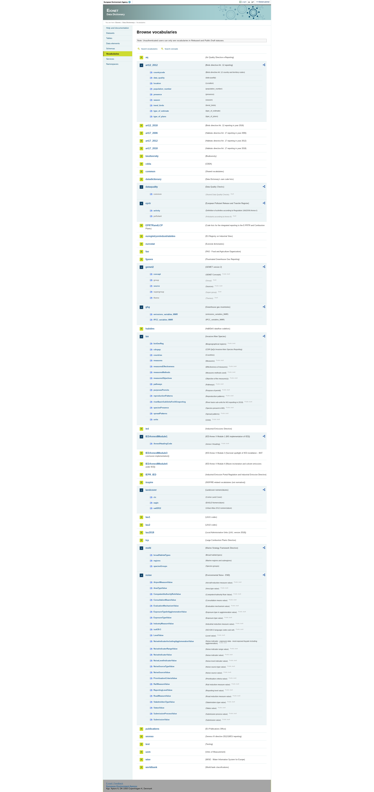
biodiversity (152, 156)
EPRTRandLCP (154, 225)
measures (158, 360)
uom (148, 752)
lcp (147, 540)
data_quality (159, 78)
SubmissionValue (161, 720)
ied (147, 428)
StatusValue (159, 708)
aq (147, 57)
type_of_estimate (161, 111)
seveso (150, 736)
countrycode (159, 72)
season (157, 100)
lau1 (148, 517)
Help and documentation (117, 28)
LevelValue (158, 635)
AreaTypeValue (160, 588)
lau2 (148, 525)
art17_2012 (152, 141)
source (157, 286)
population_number (162, 89)
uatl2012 (157, 508)
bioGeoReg (159, 343)
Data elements (113, 43)
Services (110, 59)
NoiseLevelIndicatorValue (165, 660)
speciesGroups (160, 566)
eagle (156, 503)
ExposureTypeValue (162, 618)
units (156, 419)
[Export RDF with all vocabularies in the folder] (264, 65)
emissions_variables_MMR (166, 314)
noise (149, 575)
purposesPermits (161, 390)
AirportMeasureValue (163, 582)
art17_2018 (152, 148)
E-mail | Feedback (114, 783)
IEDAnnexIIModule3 (156, 453)
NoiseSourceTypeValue (164, 666)
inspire (149, 482)
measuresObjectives (163, 378)
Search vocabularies (149, 49)
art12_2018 (152, 125)
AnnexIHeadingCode (163, 444)
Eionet (117, 22)
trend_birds (159, 105)
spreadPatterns (160, 413)
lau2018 (150, 532)
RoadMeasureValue (162, 696)
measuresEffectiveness (164, 366)
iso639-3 (157, 629)
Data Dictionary (128, 22)
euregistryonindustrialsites (160, 236)
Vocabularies (112, 54)
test (148, 744)
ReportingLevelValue (163, 690)
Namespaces (112, 64)
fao (147, 251)
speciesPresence (161, 408)
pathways (158, 384)
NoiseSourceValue (162, 672)
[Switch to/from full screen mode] (253, 2)
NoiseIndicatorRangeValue (165, 649)
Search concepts (171, 49)
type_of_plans (160, 116)
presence (158, 94)
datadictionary (153, 179)
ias (147, 336)
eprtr (148, 203)
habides (150, 328)
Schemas (110, 48)
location (157, 83)
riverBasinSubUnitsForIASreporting (170, 402)
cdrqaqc (157, 349)
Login (244, 2)
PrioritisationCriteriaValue (165, 678)
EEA (118, 2)
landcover (151, 490)
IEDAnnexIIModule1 (156, 436)
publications (152, 729)
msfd (148, 548)
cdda (148, 164)
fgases (149, 259)
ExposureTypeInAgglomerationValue (170, 612)
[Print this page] (249, 2)
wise (148, 759)
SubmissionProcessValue (165, 714)
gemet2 (150, 267)
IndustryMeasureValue (164, 624)
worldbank (151, 767)
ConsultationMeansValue (165, 600)
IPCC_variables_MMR (163, 320)
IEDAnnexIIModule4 (156, 464)
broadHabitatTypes (162, 555)
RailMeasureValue (162, 684)
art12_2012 (152, 65)
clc (155, 497)
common (150, 171)
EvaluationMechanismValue (166, 606)
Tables (109, 38)
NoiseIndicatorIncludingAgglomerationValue (174, 641)
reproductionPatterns (163, 396)
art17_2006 (152, 133)
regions (157, 561)
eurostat (150, 244)
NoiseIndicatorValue (163, 655)
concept (157, 274)
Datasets (110, 33)
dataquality (152, 187)
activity (157, 211)
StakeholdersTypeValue (164, 702)
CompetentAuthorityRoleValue (167, 594)
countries (158, 355)
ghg (148, 307)
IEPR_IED (151, 474)
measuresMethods (162, 372)
